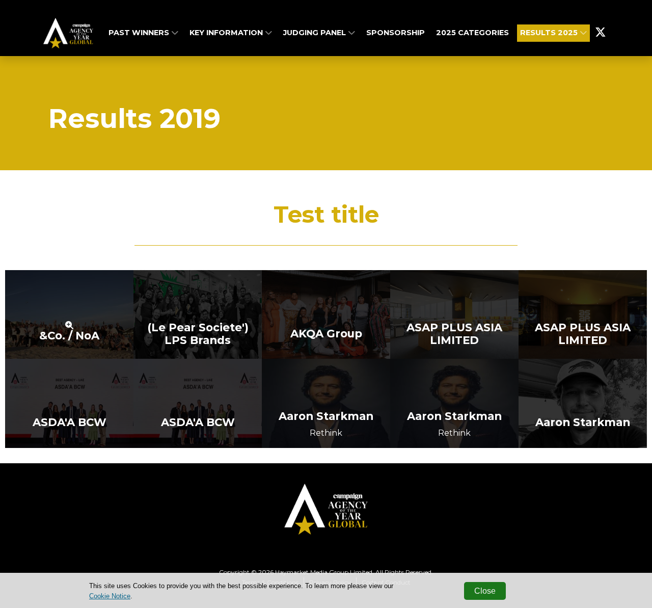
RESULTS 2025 (550, 32)
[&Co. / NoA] (69, 314)
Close (485, 591)
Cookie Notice (109, 596)
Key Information (227, 32)
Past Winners (139, 32)
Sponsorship (395, 32)
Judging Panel (315, 32)
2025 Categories (472, 32)
